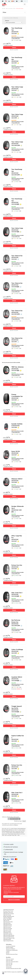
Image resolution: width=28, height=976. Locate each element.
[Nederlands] (13, 1)
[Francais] (12, 1)
